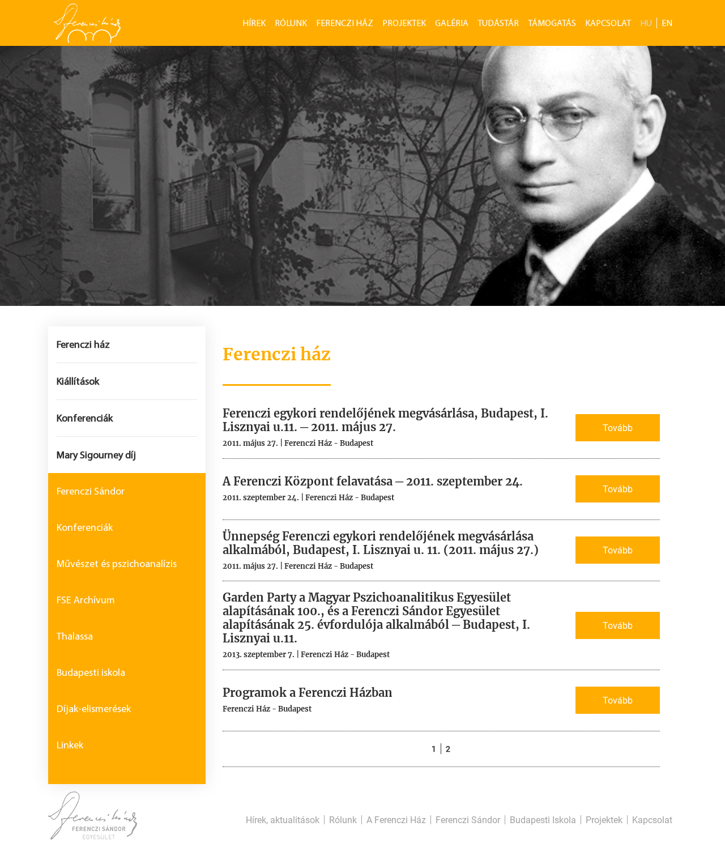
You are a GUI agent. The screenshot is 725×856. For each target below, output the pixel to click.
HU (646, 23)
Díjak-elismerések (94, 708)
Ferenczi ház (83, 344)
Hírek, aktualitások (282, 819)
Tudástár (498, 23)
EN (667, 23)
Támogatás (552, 23)
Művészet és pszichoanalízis (117, 563)
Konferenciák (85, 418)
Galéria (451, 23)
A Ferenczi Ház (396, 819)
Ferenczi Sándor (91, 491)
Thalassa (75, 636)
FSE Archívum (86, 600)
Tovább (618, 427)
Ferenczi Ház (344, 23)
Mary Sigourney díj (96, 455)
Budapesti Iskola (543, 819)
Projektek (404, 23)
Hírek (254, 23)
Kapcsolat (608, 23)
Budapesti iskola (91, 672)
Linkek (70, 745)
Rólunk (291, 23)
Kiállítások (78, 381)
